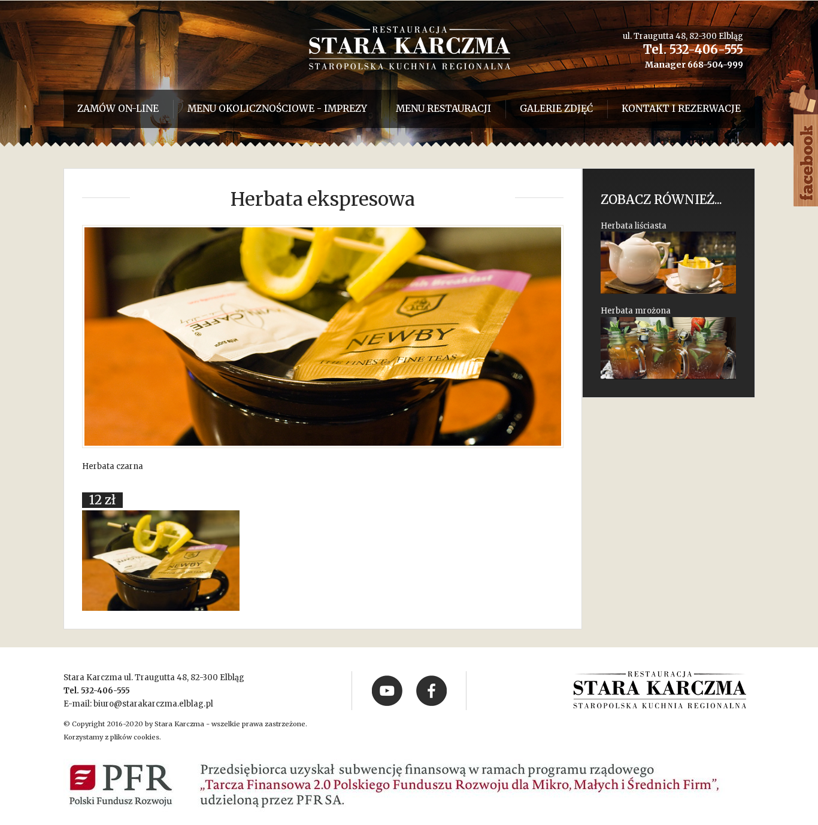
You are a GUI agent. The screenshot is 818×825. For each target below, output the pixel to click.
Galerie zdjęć (556, 108)
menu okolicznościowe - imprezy (277, 108)
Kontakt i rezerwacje (681, 108)
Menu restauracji (443, 108)
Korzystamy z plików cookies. (112, 737)
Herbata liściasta (633, 226)
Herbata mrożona (636, 311)
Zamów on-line (118, 108)
